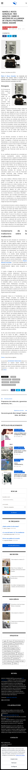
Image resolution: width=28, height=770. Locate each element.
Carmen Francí (13, 646)
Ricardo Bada (18, 643)
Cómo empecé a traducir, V (17, 612)
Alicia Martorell (19, 641)
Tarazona (20, 653)
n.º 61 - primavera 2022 (19, 447)
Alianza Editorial (6, 379)
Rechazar (14, 762)
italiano (16, 663)
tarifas (5, 656)
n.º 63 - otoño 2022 (18, 471)
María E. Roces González (8, 76)
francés (11, 641)
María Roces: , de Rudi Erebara (20, 453)
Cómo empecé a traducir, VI (17, 559)
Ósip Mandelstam (15, 382)
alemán (5, 646)
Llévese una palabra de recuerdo (11, 538)
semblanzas (16, 658)
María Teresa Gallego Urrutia (11, 648)
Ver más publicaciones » (14, 545)
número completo (8, 643)
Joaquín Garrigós (19, 661)
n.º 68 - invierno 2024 (7, 27)
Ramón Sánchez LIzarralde (8, 384)
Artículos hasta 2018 (19, 459)
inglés (5, 641)
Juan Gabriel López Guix (15, 656)
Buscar (15, 512)
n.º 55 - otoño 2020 (18, 429)
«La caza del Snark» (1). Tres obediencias (13, 532)
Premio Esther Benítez (9, 653)
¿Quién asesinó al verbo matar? (10, 526)
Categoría (5, 504)
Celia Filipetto (7, 651)
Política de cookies (20, 755)
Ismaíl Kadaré (16, 379)
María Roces (5, 382)
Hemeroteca (17, 460)
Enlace (3, 357)
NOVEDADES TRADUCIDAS (14, 361)
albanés (13, 376)
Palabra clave (6, 497)
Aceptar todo (14, 759)
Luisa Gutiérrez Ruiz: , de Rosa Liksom (20, 434)
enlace (5, 369)
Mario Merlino (7, 663)
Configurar (14, 766)
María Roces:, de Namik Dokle (20, 476)
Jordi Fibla (16, 651)
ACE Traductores (8, 661)
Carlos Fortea (7, 658)
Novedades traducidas (19, 430)
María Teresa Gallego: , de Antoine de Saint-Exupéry (18, 569)
